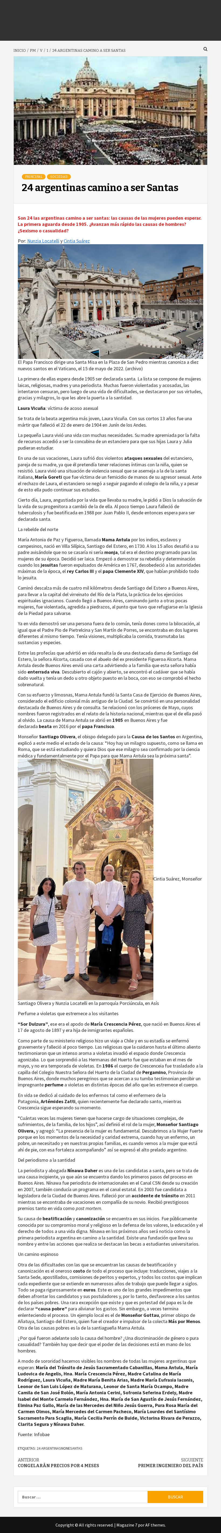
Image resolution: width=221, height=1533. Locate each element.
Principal (33, 177)
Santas (76, 1448)
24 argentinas (49, 1448)
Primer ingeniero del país (170, 1462)
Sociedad (59, 177)
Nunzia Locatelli (43, 241)
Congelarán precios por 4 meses (58, 1462)
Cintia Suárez (77, 241)
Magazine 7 (126, 1525)
